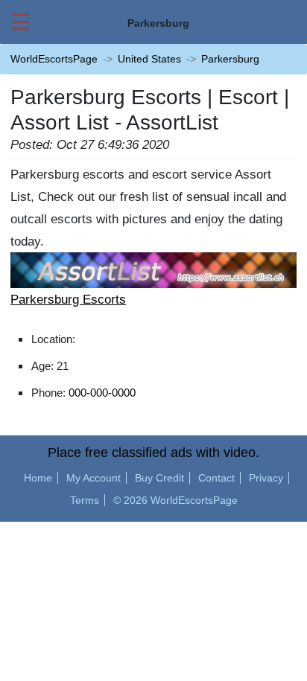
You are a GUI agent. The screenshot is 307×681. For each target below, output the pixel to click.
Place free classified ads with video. (153, 452)
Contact (216, 478)
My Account (93, 478)
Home (38, 478)
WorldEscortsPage (54, 59)
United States (149, 59)
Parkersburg (230, 59)
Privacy (266, 478)
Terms (84, 500)
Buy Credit (159, 478)
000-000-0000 (102, 392)
